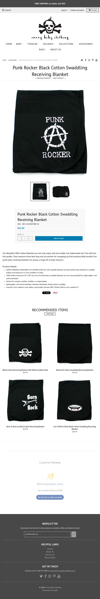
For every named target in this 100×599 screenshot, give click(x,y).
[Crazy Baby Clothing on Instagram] (89, 60)
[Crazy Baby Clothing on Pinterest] (93, 60)
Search (50, 549)
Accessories (86, 43)
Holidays (48, 43)
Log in (64, 10)
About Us (50, 552)
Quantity (20, 234)
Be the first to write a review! (50, 497)
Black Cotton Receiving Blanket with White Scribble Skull (25, 370)
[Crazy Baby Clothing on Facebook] (85, 60)
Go (74, 534)
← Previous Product (43, 78)
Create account (77, 10)
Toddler (32, 43)
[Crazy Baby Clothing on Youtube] (96, 60)
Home (9, 43)
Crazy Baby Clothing (53, 588)
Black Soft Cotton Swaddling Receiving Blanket (74, 370)
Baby (19, 43)
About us (55, 49)
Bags (42, 49)
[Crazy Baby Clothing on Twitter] (82, 60)
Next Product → (59, 78)
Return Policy (50, 557)
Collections (66, 43)
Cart (94, 10)
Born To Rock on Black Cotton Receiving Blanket (25, 427)
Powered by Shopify (50, 590)
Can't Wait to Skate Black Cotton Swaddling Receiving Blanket (74, 428)
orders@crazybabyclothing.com (62, 571)
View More (50, 314)
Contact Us (50, 555)
